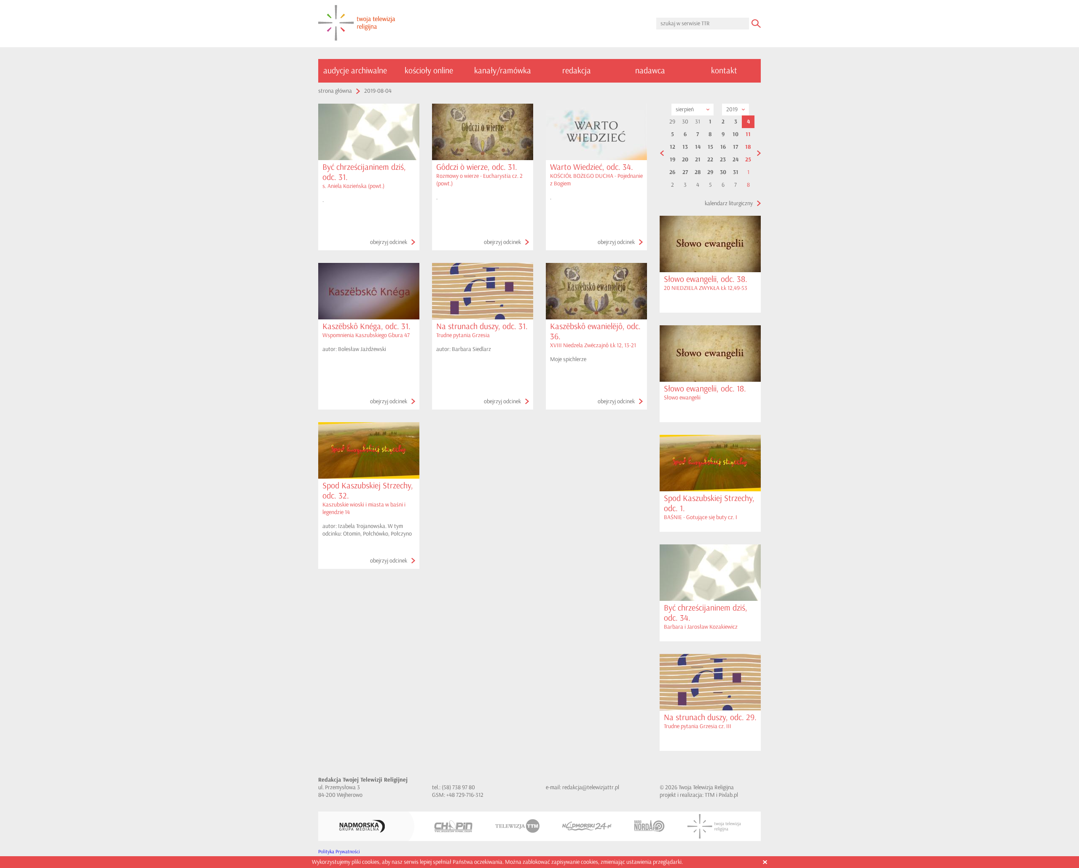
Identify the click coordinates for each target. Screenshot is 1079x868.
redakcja (576, 70)
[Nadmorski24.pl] (587, 826)
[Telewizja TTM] (517, 826)
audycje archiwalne (355, 70)
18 (748, 147)
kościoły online (429, 70)
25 (748, 159)
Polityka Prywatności (339, 852)
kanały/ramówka (502, 70)
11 (748, 134)
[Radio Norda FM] (649, 826)
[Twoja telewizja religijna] (356, 23)
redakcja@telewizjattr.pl (590, 787)
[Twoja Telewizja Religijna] (714, 826)
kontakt (724, 70)
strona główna (335, 90)
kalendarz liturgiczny (729, 203)
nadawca (650, 70)
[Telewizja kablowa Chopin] (453, 826)
